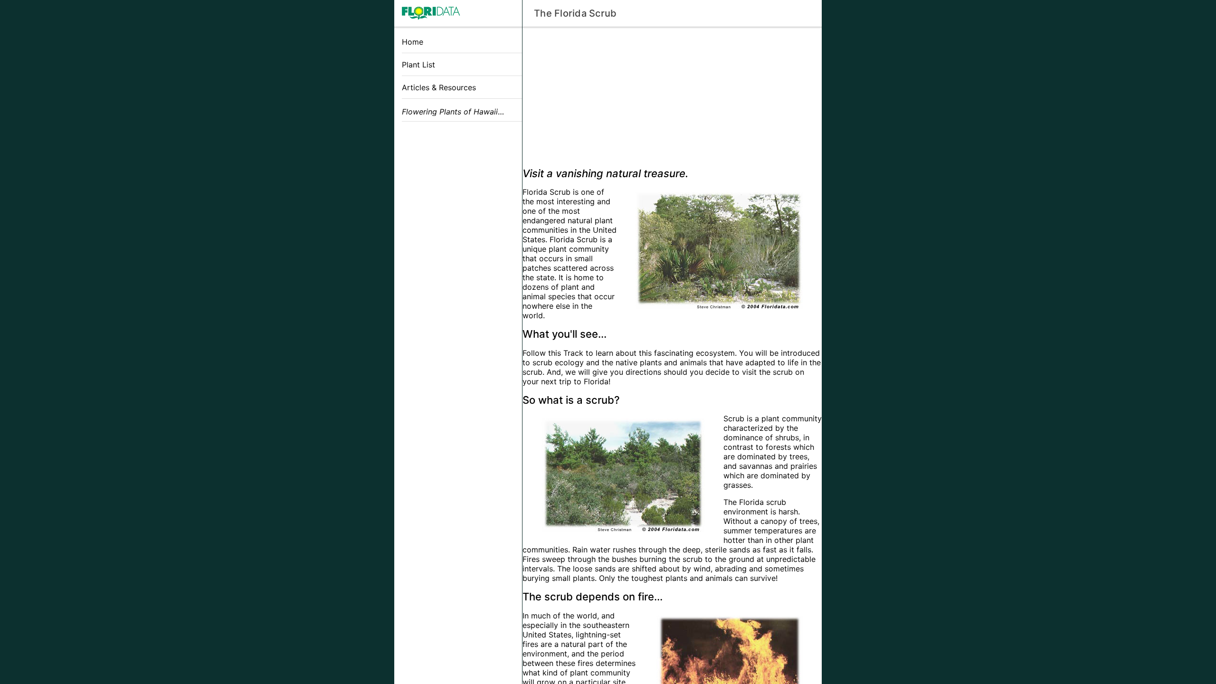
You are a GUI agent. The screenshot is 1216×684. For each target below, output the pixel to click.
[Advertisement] (458, 196)
